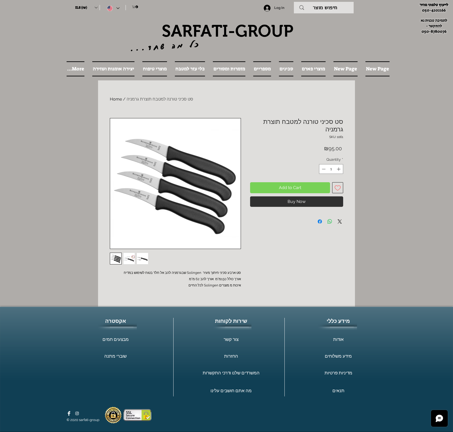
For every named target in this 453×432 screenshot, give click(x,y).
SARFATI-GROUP (227, 31)
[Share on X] (340, 221)
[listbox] (86, 7)
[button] (86, 7)
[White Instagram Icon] (77, 413)
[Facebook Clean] (69, 413)
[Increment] (339, 169)
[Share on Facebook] (320, 221)
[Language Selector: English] (113, 8)
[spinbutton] (331, 169)
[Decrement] (323, 169)
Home (116, 99)
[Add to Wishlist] (337, 187)
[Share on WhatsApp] (330, 221)
